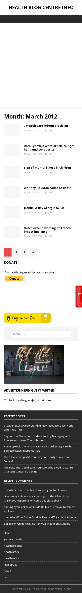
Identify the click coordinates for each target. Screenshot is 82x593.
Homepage (10, 564)
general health (13, 539)
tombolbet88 (11, 517)
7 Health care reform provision (46, 125)
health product (13, 545)
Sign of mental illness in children (47, 167)
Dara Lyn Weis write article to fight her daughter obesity (49, 147)
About (7, 571)
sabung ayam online (16, 507)
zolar (50, 130)
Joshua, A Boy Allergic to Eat (44, 208)
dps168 (8, 523)
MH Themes (64, 589)
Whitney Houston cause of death (47, 188)
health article (12, 552)
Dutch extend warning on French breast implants (47, 229)
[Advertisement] (41, 66)
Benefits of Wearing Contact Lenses (45, 490)
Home (7, 533)
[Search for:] (41, 334)
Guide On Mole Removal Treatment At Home (50, 517)
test (6, 577)
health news (11, 558)
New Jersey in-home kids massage (24, 496)
